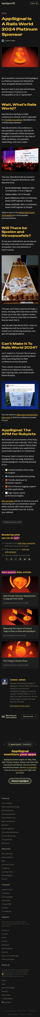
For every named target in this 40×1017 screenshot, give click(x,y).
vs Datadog (5, 893)
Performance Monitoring (10, 807)
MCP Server (6, 843)
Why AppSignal (7, 875)
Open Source (6, 995)
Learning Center (7, 872)
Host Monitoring (7, 810)
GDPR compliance (13, 1014)
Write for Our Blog (8, 988)
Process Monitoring (8, 836)
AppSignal (7, 1002)
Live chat (5, 934)
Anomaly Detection (8, 814)
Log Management (8, 829)
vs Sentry (5, 908)
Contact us (5, 930)
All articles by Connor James (20, 706)
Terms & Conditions (9, 1011)
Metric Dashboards (8, 821)
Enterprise (5, 945)
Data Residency (7, 948)
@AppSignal (8, 999)
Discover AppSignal (20, 781)
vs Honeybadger (7, 897)
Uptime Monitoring (8, 818)
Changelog (5, 868)
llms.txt (4, 879)
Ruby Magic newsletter (26, 543)
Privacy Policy (22, 1011)
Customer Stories (8, 864)
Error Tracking (7, 803)
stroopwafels (31, 767)
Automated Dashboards (10, 832)
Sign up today (8, 501)
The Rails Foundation (13, 119)
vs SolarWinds (6, 911)
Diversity (5, 991)
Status (4, 938)
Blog (3, 861)
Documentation (7, 857)
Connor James (10, 41)
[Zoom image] (20, 159)
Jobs (3, 984)
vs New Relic (6, 900)
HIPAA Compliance (8, 959)
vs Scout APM (6, 904)
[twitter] (7, 559)
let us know (19, 770)
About (4, 980)
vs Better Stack (7, 889)
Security (4, 941)
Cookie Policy (32, 1011)
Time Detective (7, 839)
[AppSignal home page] (8, 3)
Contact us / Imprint (26, 1014)
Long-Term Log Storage (10, 956)
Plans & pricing (7, 854)
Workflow (5, 825)
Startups (5, 952)
